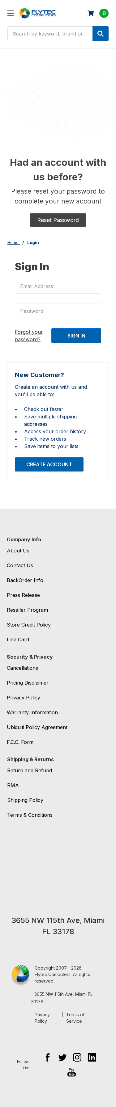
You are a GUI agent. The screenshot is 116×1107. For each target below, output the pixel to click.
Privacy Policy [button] (23, 697)
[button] (58, 220)
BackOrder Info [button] (25, 580)
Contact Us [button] (20, 565)
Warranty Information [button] (32, 712)
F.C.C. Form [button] (20, 742)
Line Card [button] (18, 639)
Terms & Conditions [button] (30, 815)
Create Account (49, 464)
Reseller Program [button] (27, 610)
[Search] (100, 33)
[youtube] (71, 1072)
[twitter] (62, 1057)
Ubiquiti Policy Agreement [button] (37, 727)
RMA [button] (13, 785)
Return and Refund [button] (29, 770)
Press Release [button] (23, 595)
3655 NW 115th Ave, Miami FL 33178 (61, 998)
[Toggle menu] (10, 13)
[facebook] (47, 1057)
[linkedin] (92, 1057)
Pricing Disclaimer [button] (28, 683)
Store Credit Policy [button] (29, 625)
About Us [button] (18, 550)
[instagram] (77, 1057)
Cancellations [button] (22, 668)
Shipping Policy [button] (25, 800)
